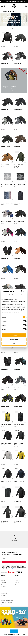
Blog (16, 584)
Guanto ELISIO (4, 351)
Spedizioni (3, 580)
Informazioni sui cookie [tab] (21, 294)
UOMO (6, 11)
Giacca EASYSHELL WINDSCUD (18, 165)
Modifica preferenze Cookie (6, 598)
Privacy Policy (14, 568)
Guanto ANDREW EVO (19, 45)
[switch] (25, 321)
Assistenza (3, 578)
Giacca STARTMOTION (6, 45)
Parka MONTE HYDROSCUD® (17, 500)
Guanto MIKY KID (5, 258)
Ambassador (17, 587)
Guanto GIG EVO (18, 146)
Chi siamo (17, 578)
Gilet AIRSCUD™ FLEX (6, 500)
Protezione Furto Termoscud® (4, 585)
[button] (21, 6)
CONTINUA (14, 562)
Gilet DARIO (17, 203)
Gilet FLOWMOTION (6, 424)
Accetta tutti (14, 335)
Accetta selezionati (14, 339)
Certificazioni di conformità (6, 602)
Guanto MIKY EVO (5, 63)
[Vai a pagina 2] (16, 527)
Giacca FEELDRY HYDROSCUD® (18, 520)
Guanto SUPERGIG (5, 146)
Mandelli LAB (17, 580)
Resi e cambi (3, 582)
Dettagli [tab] (11, 294)
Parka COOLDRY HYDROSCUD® (5, 520)
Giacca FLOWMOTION (19, 463)
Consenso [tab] (4, 294)
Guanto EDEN (17, 258)
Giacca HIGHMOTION (6, 443)
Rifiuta (14, 343)
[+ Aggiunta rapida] (12, 42)
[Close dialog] (26, 609)
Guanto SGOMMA (5, 387)
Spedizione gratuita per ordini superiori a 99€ (13, 1)
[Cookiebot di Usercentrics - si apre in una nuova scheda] (21, 291)
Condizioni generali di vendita (7, 600)
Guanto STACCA (18, 387)
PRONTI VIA (14, 631)
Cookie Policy (4, 595)
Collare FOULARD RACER (7, 184)
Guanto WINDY (4, 369)
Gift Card (17, 582)
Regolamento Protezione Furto (6, 605)
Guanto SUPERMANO (6, 221)
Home (3, 11)
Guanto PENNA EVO (18, 109)
